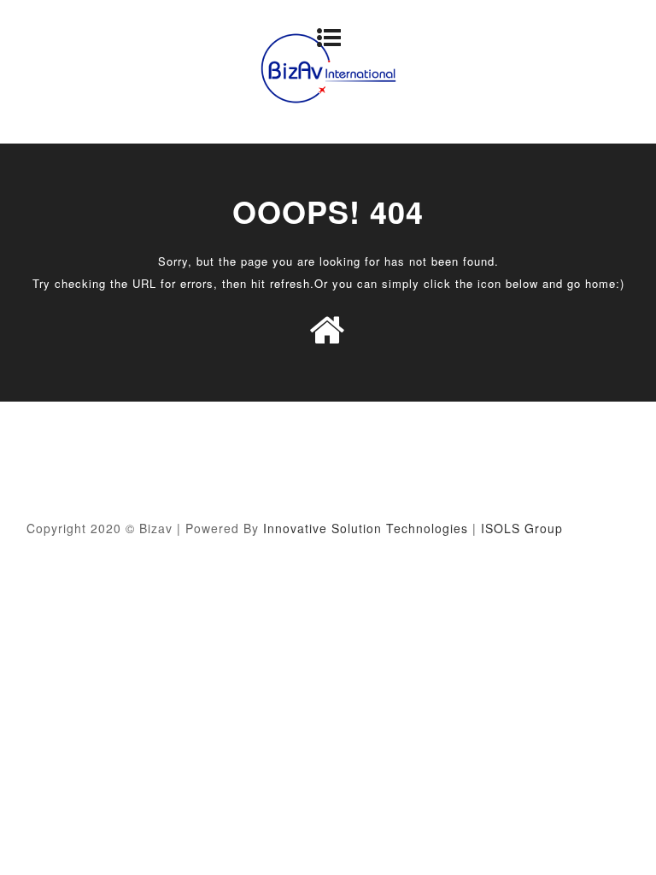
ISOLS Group (522, 528)
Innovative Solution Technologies (365, 528)
